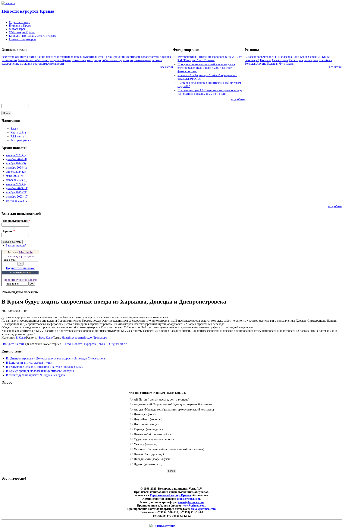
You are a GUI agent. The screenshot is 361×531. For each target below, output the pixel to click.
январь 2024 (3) (16, 184)
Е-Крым (21, 337)
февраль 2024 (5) (16, 180)
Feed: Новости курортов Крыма (85, 344)
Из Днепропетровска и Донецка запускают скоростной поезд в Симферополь (55, 358)
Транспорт (100, 337)
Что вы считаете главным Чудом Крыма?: (158, 392)
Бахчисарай (252, 60)
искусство (8, 56)
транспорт (66, 56)
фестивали (133, 56)
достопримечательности (48, 63)
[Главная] (8, 3)
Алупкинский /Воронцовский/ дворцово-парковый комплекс (173, 404)
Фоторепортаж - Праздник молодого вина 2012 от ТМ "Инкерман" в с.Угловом (209, 58)
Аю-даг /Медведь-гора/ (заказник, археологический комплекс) (173, 409)
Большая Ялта (276, 63)
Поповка (265, 60)
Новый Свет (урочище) (148, 454)
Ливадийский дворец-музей (151, 459)
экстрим (157, 60)
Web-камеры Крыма (22, 32)
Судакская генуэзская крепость (153, 439)
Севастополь (280, 60)
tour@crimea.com (188, 498)
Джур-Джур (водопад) (147, 419)
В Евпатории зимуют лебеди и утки (29, 362)
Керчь (303, 56)
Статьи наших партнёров (43, 56)
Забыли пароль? (16, 245)
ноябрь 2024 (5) (16, 163)
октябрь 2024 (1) (16, 167)
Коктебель (325, 60)
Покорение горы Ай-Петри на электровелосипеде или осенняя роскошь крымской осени (209, 92)
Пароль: (8, 231)
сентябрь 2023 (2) (17, 200)
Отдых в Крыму (19, 22)
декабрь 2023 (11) (17, 188)
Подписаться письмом (20, 268)
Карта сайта (18, 132)
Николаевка (284, 56)
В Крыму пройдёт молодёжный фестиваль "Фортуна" (40, 370)
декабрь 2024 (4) (16, 159)
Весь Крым (311, 60)
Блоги (14, 128)
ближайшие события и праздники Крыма (44, 60)
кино (90, 60)
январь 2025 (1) (16, 155)
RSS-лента (17, 136)
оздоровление (10, 63)
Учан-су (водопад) (145, 444)
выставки (26, 63)
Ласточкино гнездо (146, 424)
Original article (118, 344)
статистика (79, 60)
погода (117, 60)
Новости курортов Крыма (28, 11)
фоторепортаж (150, 56)
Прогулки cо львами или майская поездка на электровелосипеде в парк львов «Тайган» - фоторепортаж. (206, 68)
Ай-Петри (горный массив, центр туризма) (161, 399)
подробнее (238, 99)
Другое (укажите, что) (147, 464)
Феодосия (269, 56)
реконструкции (116, 56)
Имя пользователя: (16, 220)
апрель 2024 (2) (16, 171)
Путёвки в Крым (20, 25)
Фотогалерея (17, 29)
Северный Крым (319, 56)
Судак (290, 63)
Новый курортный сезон (77, 337)
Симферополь (253, 56)
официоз (20, 56)
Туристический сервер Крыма (170, 495)
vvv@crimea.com (194, 505)
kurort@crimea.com (191, 502)
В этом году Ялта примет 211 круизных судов (35, 375)
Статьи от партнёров (22, 39)
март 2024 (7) (14, 175)
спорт (97, 60)
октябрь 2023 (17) (17, 196)
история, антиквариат (137, 60)
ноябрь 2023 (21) (16, 192)
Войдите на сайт (13, 344)
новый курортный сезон (89, 56)
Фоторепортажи (21, 140)
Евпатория (296, 60)
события (107, 60)
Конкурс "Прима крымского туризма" (33, 35)
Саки (296, 56)
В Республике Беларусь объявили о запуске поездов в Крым (44, 366)
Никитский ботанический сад (152, 434)
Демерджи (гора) (144, 414)
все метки (166, 67)
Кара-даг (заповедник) (148, 429)
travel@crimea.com (203, 508)
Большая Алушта (255, 63)
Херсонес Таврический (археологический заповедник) (168, 449)
